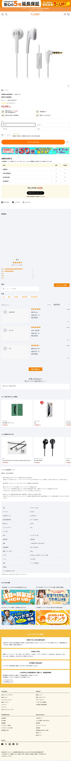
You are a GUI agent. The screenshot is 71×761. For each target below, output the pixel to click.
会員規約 (38, 723)
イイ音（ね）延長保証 (41, 702)
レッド (39, 125)
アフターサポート (40, 699)
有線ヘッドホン (5, 702)
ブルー (39, 129)
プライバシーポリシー (41, 725)
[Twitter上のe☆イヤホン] (6, 744)
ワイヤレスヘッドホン (6, 699)
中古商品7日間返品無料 (41, 704)
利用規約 (38, 728)
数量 (2, 135)
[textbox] (20, 288)
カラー (2, 121)
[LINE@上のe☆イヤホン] (10, 744)
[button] (8, 103)
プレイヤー (4, 704)
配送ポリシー (39, 735)
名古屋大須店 (6, 177)
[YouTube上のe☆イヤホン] (2, 744)
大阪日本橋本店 (7, 173)
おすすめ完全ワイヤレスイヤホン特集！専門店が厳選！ (50, 587)
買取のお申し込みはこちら (35, 193)
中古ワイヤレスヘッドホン (7, 709)
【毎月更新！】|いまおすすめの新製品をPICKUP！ (14, 587)
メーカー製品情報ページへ (8, 470)
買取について (39, 695)
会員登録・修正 (5, 730)
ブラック (5, 129)
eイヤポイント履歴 (5, 725)
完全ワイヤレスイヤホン (7, 695)
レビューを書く (63, 285)
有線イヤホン (18, 94)
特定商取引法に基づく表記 (42, 730)
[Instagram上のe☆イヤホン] (17, 744)
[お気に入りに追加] (67, 142)
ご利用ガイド (8, 681)
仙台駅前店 (6, 181)
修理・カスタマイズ (40, 697)
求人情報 (3, 720)
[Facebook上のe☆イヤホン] (13, 744)
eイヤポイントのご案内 (6, 728)
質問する (33, 369)
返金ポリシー (39, 732)
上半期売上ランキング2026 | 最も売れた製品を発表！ (49, 607)
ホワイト (5, 125)
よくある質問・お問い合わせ (42, 720)
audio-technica (6, 94)
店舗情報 (3, 723)
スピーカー (4, 707)
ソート (49, 304)
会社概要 (3, 718)
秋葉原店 (5, 169)
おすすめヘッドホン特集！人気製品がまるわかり (13, 607)
